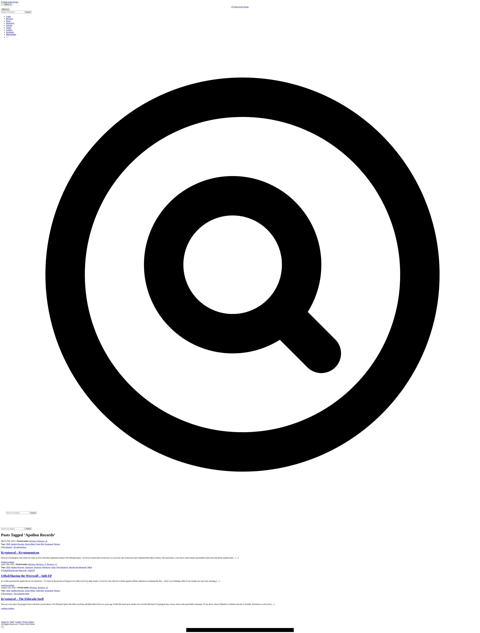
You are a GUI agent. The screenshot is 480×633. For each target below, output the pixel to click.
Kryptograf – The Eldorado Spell (22, 599)
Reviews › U (52, 564)
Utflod (89, 567)
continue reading (7, 562)
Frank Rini (40, 544)
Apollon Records (17, 544)
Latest (8, 16)
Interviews (10, 23)
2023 (8, 567)
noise (53, 567)
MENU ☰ (7, 4)
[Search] (2, 4)
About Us (5, 622)
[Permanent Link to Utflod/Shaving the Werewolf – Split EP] (18, 570)
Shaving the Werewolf (77, 567)
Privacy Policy (28, 622)
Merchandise (11, 34)
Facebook (10, 32)
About (8, 28)
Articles (9, 25)
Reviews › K (42, 541)
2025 (8, 544)
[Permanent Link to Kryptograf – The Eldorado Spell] (15, 594)
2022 (8, 591)
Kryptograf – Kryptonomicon (20, 552)
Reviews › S (41, 564)
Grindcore (29, 567)
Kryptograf (49, 544)
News (8, 21)
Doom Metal (30, 544)
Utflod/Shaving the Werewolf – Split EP (26, 575)
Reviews (9, 19)
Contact (9, 30)
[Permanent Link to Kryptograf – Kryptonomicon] (13, 547)
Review (57, 544)
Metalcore (46, 567)
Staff (12, 622)
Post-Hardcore (62, 567)
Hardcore (37, 567)
